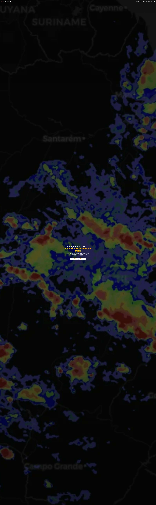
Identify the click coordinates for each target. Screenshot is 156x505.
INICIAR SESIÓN (138, 1)
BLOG (154, 1)
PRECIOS (143, 1)
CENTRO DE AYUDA (149, 1)
